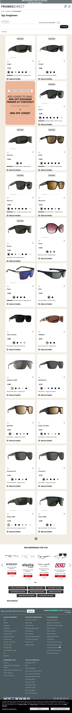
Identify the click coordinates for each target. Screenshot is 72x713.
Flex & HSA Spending (31, 693)
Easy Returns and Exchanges (55, 625)
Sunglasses (9, 11)
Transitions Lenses (30, 687)
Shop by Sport (8, 647)
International (50, 639)
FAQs (26, 665)
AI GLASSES (5, 21)
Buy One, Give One (9, 675)
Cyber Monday (29, 625)
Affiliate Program (30, 645)
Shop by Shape (8, 645)
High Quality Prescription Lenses (13, 670)
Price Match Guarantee (31, 639)
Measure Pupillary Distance (32, 676)
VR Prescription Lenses (10, 650)
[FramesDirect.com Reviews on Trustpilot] (56, 611)
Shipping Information (53, 636)
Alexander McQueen (18, 592)
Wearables (6, 656)
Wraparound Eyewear (26, 595)
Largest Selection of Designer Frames (12, 666)
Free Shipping (29, 631)
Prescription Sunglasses (10, 631)
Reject (40, 708)
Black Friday (28, 623)
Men (5, 620)
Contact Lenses (8, 634)
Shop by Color (7, 639)
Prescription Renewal (52, 653)
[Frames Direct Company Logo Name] (12, 6)
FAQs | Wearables (30, 668)
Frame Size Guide (30, 682)
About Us (6, 663)
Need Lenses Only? (30, 685)
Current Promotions (30, 620)
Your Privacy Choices (52, 647)
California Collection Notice (54, 645)
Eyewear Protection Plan (53, 623)
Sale (5, 653)
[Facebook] (54, 698)
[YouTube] (67, 698)
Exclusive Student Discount (32, 636)
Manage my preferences (9, 709)
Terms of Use (34, 704)
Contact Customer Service (54, 650)
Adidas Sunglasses (36, 588)
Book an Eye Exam (30, 690)
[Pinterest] (61, 698)
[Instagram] (64, 698)
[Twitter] (58, 698)
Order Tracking (51, 631)
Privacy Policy (23, 704)
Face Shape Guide (30, 679)
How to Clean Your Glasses (32, 674)
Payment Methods (52, 620)
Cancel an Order (51, 628)
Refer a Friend (29, 642)
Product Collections (9, 636)
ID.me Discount (29, 634)
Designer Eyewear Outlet (32, 628)
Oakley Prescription (17, 588)
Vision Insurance (51, 634)
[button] (70, 565)
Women (6, 623)
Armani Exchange (55, 592)
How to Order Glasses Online (33, 671)
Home (3, 11)
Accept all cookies (60, 708)
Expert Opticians (8, 673)
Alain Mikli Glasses (55, 588)
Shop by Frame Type (9, 642)
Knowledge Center (30, 663)
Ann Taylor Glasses (37, 592)
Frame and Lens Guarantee (54, 642)
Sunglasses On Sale (46, 595)
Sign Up (30, 611)
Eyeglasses (6, 625)
